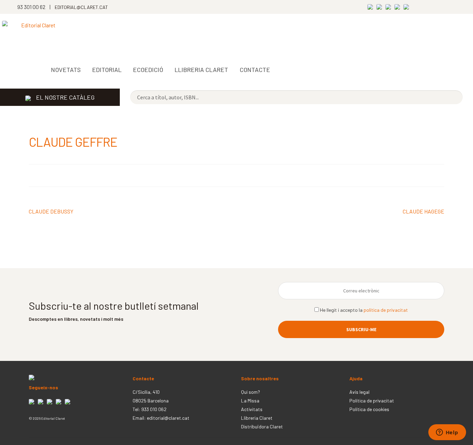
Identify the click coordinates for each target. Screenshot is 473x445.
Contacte (255, 69)
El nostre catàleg (65, 97)
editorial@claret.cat (168, 418)
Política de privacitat (371, 400)
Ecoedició (148, 69)
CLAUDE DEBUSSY (51, 212)
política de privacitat (386, 310)
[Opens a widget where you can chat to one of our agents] (447, 433)
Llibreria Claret (257, 418)
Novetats (66, 69)
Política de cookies (369, 409)
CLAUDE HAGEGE (423, 212)
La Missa (250, 400)
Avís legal (359, 392)
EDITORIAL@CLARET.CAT (81, 7)
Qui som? (250, 392)
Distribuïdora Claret (262, 426)
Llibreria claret (201, 69)
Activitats (251, 409)
